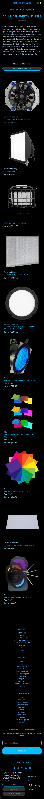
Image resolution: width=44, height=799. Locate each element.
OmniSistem (22, 712)
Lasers (22, 664)
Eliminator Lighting (22, 720)
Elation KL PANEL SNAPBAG (13, 171)
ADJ (22, 697)
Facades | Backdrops (22, 684)
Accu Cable (22, 715)
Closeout (22, 686)
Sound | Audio (22, 676)
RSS (22, 648)
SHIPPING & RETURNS (22, 640)
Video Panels (22, 666)
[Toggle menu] (3, 3)
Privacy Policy (6, 780)
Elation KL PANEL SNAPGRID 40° (15, 223)
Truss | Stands (22, 679)
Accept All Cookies (14, 793)
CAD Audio (22, 707)
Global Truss (22, 700)
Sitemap (22, 650)
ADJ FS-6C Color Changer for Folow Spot (20, 597)
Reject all (13, 789)
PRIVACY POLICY (22, 638)
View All (22, 722)
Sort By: (15, 68)
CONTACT (22, 635)
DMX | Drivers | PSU (22, 674)
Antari (22, 710)
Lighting (22, 661)
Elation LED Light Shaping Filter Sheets (19, 545)
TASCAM (22, 717)
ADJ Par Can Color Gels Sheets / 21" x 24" (19, 491)
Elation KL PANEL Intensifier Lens (16, 275)
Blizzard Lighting (22, 705)
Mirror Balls (22, 669)
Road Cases (22, 681)
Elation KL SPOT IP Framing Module (17, 119)
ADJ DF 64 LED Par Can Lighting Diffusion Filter (21, 380)
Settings (14, 784)
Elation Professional (22, 702)
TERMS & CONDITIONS (22, 643)
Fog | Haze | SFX (22, 671)
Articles (22, 645)
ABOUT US (22, 633)
